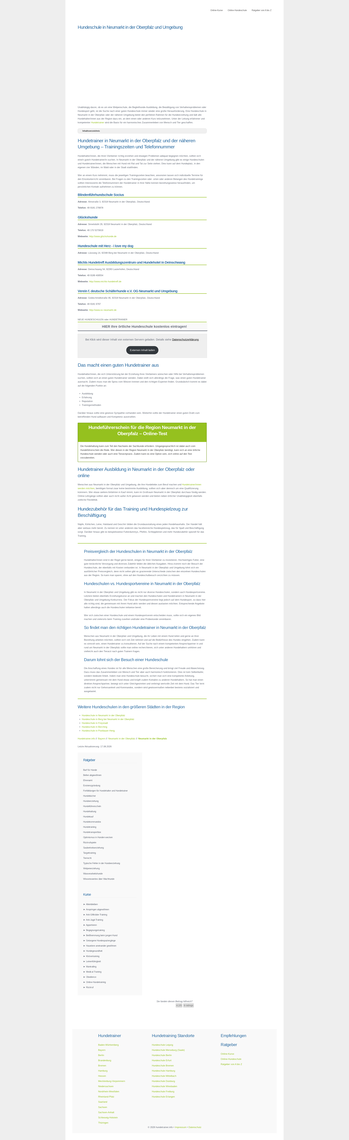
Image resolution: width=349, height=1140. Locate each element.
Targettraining (89, 853)
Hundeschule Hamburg (163, 1071)
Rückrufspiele (89, 842)
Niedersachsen (105, 1086)
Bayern (101, 1050)
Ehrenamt (87, 780)
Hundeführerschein (92, 806)
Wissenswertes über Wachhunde (98, 879)
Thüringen (103, 1122)
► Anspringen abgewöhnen (96, 909)
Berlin (101, 1055)
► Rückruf (88, 987)
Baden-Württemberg (108, 1045)
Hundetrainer (97, 122)
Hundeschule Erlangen (163, 1096)
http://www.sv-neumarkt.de (102, 310)
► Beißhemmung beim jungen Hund (100, 935)
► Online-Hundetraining (94, 982)
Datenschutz (195, 1127)
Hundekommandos (92, 821)
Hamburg (102, 1071)
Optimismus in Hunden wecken (98, 837)
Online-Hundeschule (237, 10)
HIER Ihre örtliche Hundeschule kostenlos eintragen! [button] (144, 326)
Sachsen (102, 1107)
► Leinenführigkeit (92, 961)
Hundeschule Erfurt (162, 1060)
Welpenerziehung (91, 868)
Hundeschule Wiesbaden (164, 1086)
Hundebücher (89, 796)
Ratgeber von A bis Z (261, 10)
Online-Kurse (216, 10)
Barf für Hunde (90, 770)
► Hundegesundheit (92, 951)
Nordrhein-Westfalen (108, 1091)
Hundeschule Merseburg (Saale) (168, 1050)
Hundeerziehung (91, 801)
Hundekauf (88, 816)
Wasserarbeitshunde (93, 873)
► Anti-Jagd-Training (93, 920)
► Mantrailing (89, 966)
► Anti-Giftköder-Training (95, 914)
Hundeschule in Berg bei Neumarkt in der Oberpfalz (108, 719)
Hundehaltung (89, 811)
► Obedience (89, 977)
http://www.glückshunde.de (102, 236)
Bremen (102, 1065)
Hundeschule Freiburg (163, 1091)
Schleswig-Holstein (108, 1117)
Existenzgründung (91, 785)
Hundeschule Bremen (163, 1065)
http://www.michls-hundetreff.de (105, 281)
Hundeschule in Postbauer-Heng (98, 730)
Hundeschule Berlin (162, 1055)
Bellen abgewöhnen (92, 775)
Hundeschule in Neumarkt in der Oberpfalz (103, 715)
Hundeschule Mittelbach (164, 1076)
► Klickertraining (91, 956)
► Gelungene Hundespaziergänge (99, 940)
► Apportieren (90, 925)
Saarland (102, 1102)
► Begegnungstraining (94, 930)
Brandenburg (104, 1060)
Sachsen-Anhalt (106, 1112)
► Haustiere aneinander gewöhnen (99, 945)
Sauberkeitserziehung (93, 847)
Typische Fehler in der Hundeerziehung (101, 863)
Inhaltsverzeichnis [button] (91, 131)
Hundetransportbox (92, 832)
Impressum (180, 1127)
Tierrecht (87, 858)
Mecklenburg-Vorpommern (111, 1081)
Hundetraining (89, 827)
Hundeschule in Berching (94, 727)
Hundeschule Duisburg (163, 1081)
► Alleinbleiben (90, 904)
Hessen (102, 1076)
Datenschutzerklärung (185, 339)
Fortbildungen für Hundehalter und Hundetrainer (105, 790)
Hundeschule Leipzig (162, 1045)
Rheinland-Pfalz (106, 1096)
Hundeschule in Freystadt (95, 723)
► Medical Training (92, 971)
